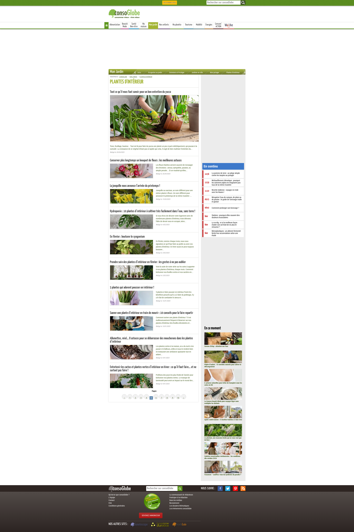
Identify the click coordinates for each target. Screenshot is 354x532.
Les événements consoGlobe (180, 508)
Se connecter (170, 2)
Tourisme (188, 24)
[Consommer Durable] (160, 524)
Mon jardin (153, 24)
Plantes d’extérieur (233, 72)
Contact (111, 500)
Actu (139, 72)
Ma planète (177, 24)
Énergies (208, 24)
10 (178, 398)
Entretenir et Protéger (176, 72)
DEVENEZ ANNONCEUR (151, 515)
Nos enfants (164, 24)
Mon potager (214, 72)
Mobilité (199, 24)
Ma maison (143, 25)
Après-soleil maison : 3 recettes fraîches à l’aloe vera (223, 420)
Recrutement (174, 503)
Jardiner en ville (197, 72)
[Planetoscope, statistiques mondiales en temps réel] (140, 524)
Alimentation (115, 24)
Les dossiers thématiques (179, 506)
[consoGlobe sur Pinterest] (235, 488)
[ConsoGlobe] (124, 13)
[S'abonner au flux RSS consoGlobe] (242, 488)
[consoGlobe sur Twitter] (227, 488)
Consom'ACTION (218, 25)
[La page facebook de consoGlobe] (220, 488)
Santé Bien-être (134, 25)
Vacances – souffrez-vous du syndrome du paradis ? (222, 475)
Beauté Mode (125, 25)
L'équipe (112, 497)
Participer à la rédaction (178, 497)
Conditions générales (117, 506)
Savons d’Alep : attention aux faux (216, 346)
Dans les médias (175, 500)
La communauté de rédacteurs (181, 495)
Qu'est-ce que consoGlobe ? (119, 495)
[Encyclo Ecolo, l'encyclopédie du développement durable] (180, 524)
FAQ (110, 503)
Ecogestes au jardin (155, 72)
